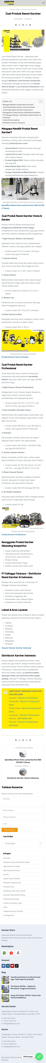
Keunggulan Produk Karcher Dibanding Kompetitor (21, 112)
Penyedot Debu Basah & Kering (14, 895)
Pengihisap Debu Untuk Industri (14, 891)
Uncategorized (8, 915)
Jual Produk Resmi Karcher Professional (18, 110)
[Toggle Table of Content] (39, 101)
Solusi (5, 907)
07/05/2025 (18, 19)
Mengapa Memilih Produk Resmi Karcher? (18, 105)
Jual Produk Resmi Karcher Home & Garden (19, 107)
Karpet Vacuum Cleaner (11, 878)
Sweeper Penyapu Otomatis (13, 911)
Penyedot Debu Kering (11, 899)
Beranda (12, 9)
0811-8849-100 (24, 718)
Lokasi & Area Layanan (11, 120)
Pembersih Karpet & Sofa (12, 883)
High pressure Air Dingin (11, 866)
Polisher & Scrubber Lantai (12, 903)
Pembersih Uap (8, 887)
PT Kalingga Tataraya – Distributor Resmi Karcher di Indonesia (22, 116)
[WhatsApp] (39, 1056)
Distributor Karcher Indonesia (14, 123)
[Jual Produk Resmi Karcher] (30, 24)
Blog (17, 9)
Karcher (29, 19)
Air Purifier (6, 858)
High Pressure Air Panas (11, 870)
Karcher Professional (28, 698)
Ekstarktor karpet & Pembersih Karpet (16, 862)
